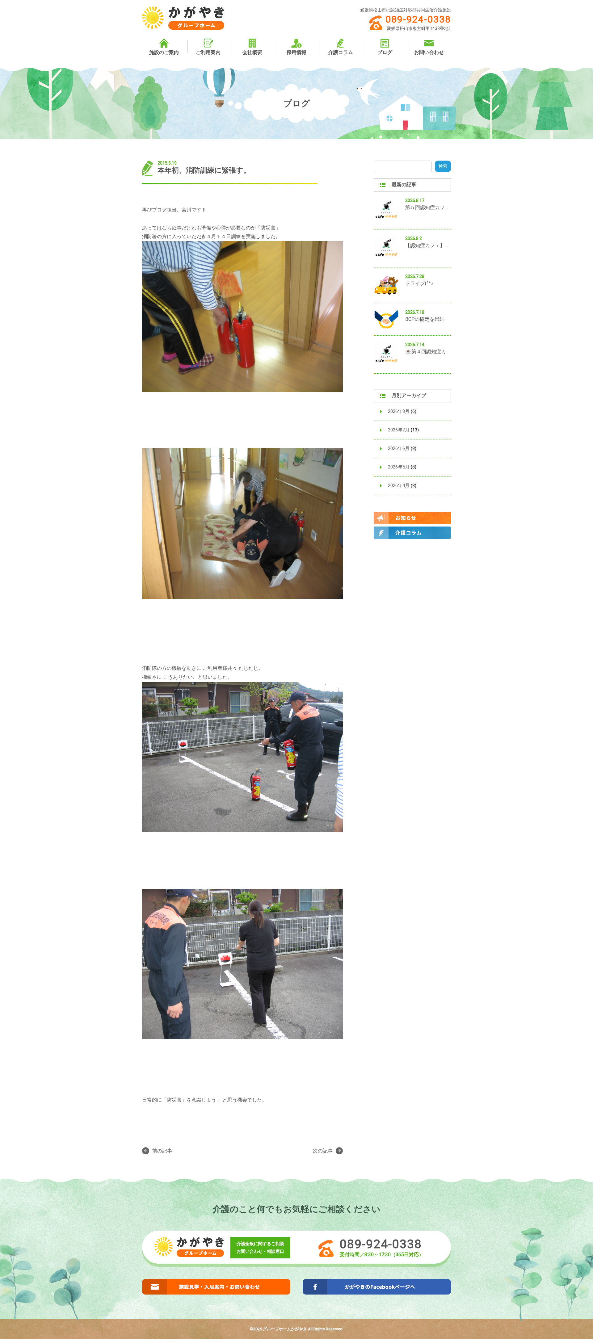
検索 (443, 166)
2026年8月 (399, 411)
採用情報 (296, 52)
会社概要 (252, 52)
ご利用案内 (208, 52)
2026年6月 (399, 448)
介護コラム (340, 52)
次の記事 (323, 1151)
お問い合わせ (429, 52)
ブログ (384, 52)
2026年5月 (399, 467)
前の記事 (162, 1151)
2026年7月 (399, 430)
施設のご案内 (164, 52)
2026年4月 (399, 485)
